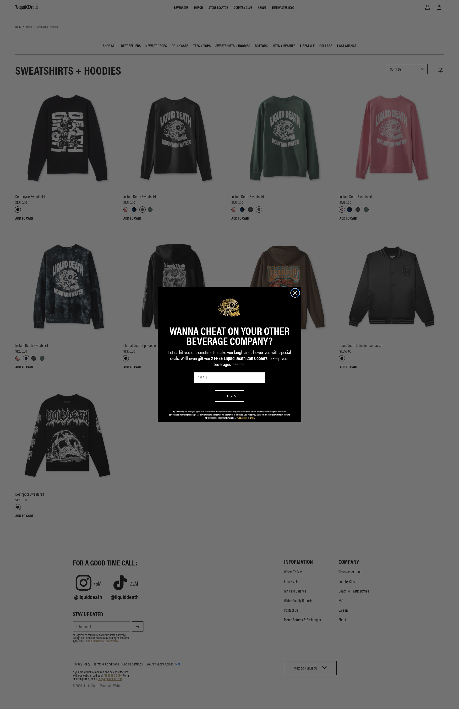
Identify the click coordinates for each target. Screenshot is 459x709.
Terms (251, 417)
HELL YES (230, 396)
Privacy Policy (241, 417)
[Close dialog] (295, 293)
